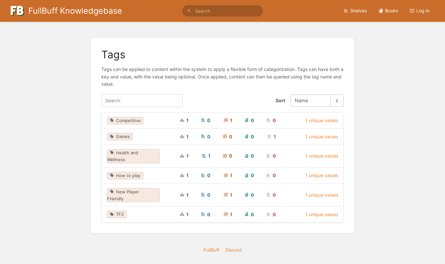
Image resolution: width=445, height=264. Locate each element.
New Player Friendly (123, 195)
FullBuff (212, 250)
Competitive (128, 120)
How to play (128, 175)
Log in (422, 10)
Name (301, 100)
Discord (233, 250)
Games (123, 136)
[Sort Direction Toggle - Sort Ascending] (336, 100)
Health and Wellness (122, 156)
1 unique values (321, 120)
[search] (223, 11)
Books (391, 10)
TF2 (120, 214)
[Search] (189, 11)
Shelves (358, 10)
